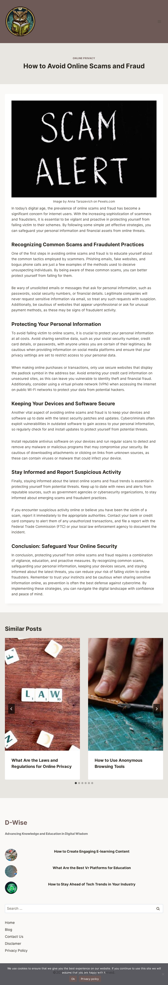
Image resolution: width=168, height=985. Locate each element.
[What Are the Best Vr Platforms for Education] (11, 871)
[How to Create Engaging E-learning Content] (11, 855)
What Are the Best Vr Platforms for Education (92, 868)
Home (10, 923)
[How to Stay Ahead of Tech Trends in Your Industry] (11, 888)
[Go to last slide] (11, 709)
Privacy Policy (16, 950)
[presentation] (42, 694)
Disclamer (13, 943)
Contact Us (14, 937)
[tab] (76, 783)
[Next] (156, 709)
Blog (8, 930)
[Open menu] (159, 21)
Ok (73, 978)
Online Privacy (84, 58)
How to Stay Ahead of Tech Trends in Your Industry (91, 884)
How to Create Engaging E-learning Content (91, 851)
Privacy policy (90, 978)
